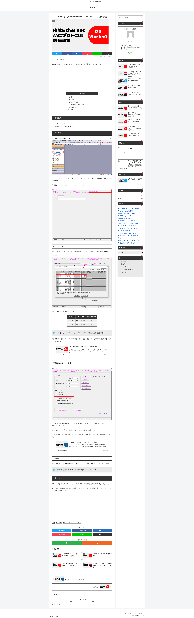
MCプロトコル (67, 522)
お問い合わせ (128, 613)
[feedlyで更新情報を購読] (67, 543)
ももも (130, 41)
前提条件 (71, 97)
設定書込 (73, 107)
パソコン (130, 198)
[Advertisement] (82, 78)
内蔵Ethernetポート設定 (77, 104)
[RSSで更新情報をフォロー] (97, 543)
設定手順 (71, 99)
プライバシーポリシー (138, 613)
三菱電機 (78, 522)
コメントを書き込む (82, 599)
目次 (79, 93)
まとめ (71, 109)
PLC (73, 522)
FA (53, 522)
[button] (141, 17)
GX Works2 (59, 522)
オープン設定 (74, 102)
